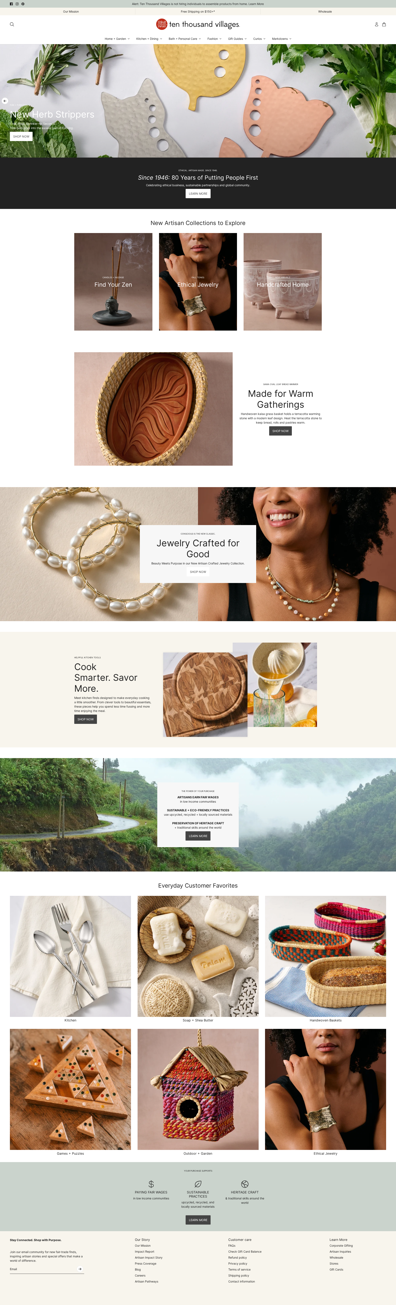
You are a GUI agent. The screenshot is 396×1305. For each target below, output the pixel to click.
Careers (140, 1275)
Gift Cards (336, 1269)
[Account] (377, 24)
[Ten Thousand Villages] (198, 24)
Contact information (241, 1281)
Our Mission (143, 1245)
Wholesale (336, 1257)
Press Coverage (145, 1263)
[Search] (12, 24)
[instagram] (17, 4)
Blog (138, 1269)
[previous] (5, 101)
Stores (334, 1263)
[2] (377, 152)
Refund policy (237, 1257)
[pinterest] (23, 4)
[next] (391, 101)
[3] (384, 152)
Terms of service (239, 1269)
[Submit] (80, 1269)
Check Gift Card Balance (245, 1251)
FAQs (231, 1245)
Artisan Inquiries (340, 1251)
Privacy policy (237, 1263)
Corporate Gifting (341, 1245)
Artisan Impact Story (149, 1257)
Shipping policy (238, 1275)
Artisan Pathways (146, 1281)
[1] (371, 152)
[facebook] (11, 4)
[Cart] (384, 24)
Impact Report (144, 1251)
